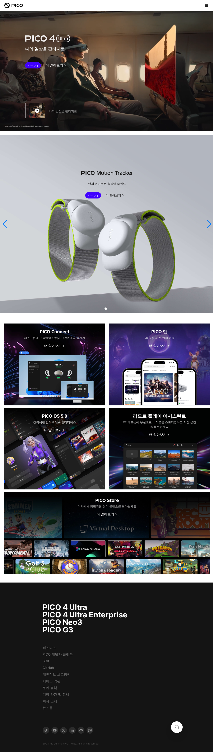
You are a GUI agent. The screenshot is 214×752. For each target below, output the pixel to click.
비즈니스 (49, 648)
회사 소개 (50, 701)
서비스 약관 (51, 681)
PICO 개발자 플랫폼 (58, 654)
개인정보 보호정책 (56, 674)
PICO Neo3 (62, 622)
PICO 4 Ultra (65, 607)
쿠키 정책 (50, 688)
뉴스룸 (48, 708)
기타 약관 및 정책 (56, 694)
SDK (46, 661)
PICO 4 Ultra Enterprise (85, 614)
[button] (5, 224)
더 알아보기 (54, 65)
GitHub (48, 668)
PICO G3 (58, 629)
